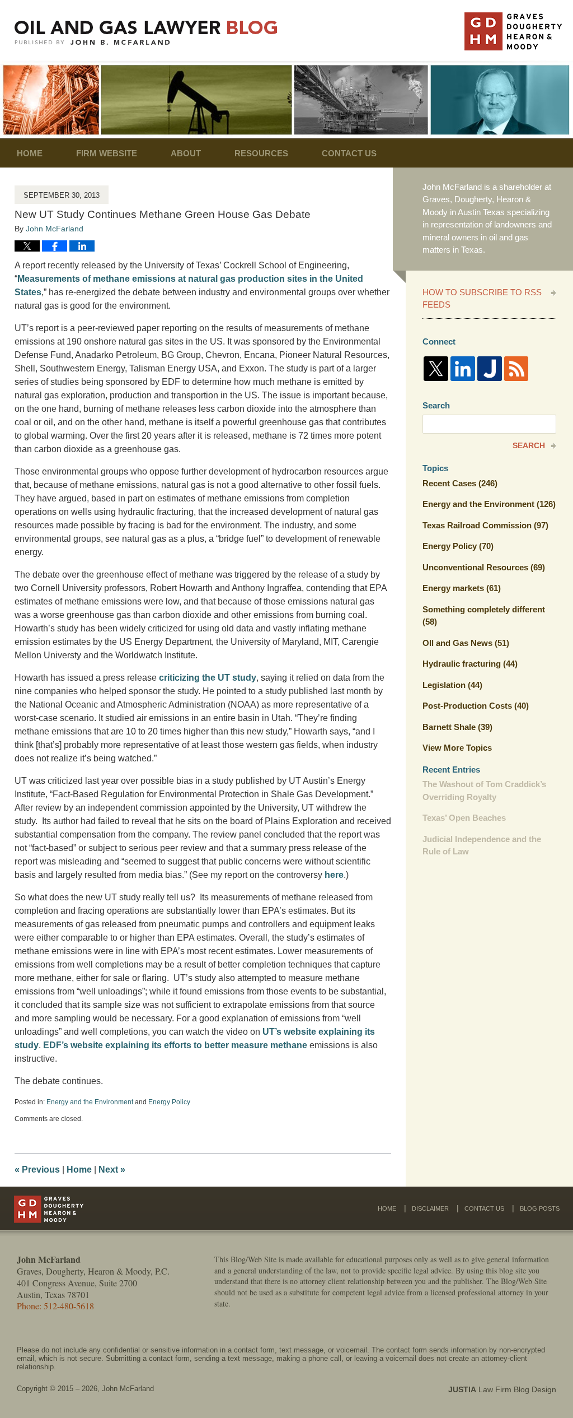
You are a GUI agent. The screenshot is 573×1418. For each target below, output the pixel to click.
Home (30, 153)
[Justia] (489, 368)
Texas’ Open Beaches (464, 817)
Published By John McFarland (513, 31)
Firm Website (106, 153)
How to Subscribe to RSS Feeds (482, 298)
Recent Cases (459, 483)
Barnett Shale (457, 727)
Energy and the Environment (89, 1102)
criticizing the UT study (207, 677)
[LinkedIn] (462, 368)
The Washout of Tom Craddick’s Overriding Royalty (484, 790)
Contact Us (349, 153)
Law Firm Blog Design (502, 1389)
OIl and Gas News (465, 643)
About (186, 153)
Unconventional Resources (483, 567)
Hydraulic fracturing (470, 663)
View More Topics (457, 747)
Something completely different (483, 616)
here (334, 875)
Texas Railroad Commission (485, 525)
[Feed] (516, 368)
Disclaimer (430, 1208)
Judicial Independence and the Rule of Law (481, 845)
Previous (37, 1169)
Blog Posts (540, 1208)
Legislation (452, 685)
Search (529, 445)
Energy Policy (169, 1102)
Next (111, 1169)
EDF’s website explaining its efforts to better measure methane (176, 1045)
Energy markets (461, 588)
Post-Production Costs (475, 705)
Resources (261, 153)
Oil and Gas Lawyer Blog (146, 32)
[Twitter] (435, 368)
